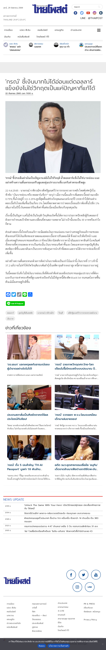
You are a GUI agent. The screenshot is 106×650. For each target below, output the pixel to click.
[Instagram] (94, 13)
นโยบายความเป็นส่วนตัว (59, 646)
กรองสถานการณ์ (39, 603)
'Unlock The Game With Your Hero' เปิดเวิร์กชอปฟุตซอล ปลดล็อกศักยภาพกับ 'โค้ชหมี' (62, 507)
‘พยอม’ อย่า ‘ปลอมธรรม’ (15, 48)
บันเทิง (7, 36)
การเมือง (8, 30)
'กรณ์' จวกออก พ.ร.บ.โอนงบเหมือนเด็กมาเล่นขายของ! (76, 417)
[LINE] (89, 587)
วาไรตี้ (34, 607)
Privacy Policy (90, 619)
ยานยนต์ (61, 614)
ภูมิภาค (35, 627)
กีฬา (33, 611)
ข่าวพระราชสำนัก (14, 623)
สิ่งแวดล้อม (37, 631)
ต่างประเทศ (76, 30)
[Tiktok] (101, 13)
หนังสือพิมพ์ (23, 36)
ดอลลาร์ (10, 313)
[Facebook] (75, 13)
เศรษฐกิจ (59, 30)
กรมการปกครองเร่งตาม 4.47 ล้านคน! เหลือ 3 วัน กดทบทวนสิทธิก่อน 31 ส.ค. (61, 526)
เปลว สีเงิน (25, 30)
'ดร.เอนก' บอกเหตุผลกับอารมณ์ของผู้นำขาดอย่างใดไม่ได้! (28, 366)
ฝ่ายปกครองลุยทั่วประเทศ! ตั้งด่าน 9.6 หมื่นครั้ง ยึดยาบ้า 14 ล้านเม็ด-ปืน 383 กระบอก (61, 520)
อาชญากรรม (63, 607)
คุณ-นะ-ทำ (65, 46)
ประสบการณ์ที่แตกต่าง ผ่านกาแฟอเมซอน (93, 48)
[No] (102, 644)
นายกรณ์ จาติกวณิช (46, 313)
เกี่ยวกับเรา (88, 607)
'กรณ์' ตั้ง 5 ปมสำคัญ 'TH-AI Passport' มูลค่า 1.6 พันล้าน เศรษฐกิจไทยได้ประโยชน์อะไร (25, 469)
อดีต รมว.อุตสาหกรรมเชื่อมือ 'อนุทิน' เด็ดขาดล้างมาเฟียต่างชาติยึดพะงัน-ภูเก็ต (76, 469)
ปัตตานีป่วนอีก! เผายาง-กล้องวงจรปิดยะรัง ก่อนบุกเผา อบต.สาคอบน (57, 513)
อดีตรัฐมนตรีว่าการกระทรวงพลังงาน (82, 313)
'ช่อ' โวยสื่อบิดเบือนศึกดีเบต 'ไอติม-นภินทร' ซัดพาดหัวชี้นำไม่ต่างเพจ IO (58, 531)
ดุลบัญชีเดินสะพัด (26, 313)
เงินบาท (10, 318)
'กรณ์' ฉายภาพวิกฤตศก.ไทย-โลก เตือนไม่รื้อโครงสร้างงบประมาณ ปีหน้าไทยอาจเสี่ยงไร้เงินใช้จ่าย (75, 368)
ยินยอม (42, 646)
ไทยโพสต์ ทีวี (43, 36)
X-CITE (61, 610)
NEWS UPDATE (13, 499)
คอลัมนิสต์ (42, 30)
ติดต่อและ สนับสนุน (92, 611)
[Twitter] (82, 13)
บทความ (10, 615)
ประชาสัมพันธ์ (37, 623)
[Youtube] (88, 13)
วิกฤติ (61, 313)
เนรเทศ (37, 46)
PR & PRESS (89, 603)
